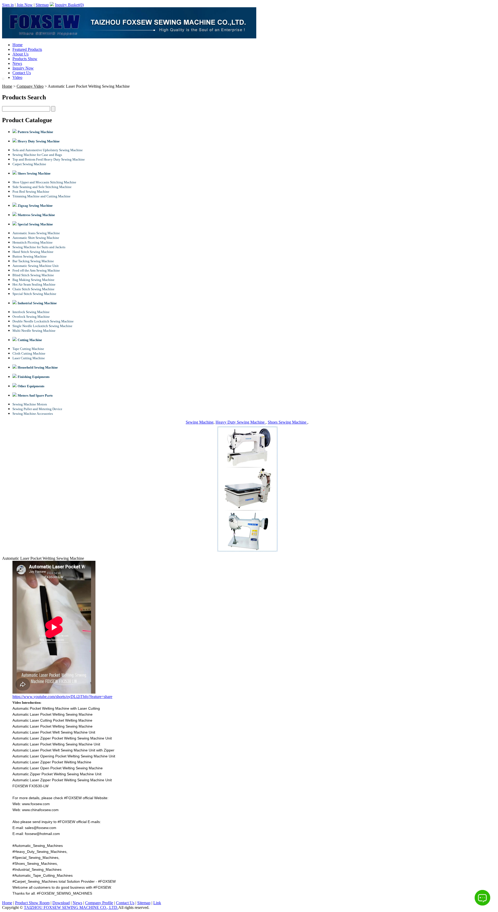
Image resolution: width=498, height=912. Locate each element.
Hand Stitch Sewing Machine (32, 252)
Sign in (8, 5)
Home (17, 45)
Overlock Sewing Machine (31, 317)
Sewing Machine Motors (29, 404)
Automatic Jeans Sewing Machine (36, 233)
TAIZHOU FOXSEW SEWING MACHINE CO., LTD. (71, 907)
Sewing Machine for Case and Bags (37, 155)
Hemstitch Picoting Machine (32, 242)
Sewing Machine (199, 422)
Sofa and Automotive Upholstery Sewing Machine (47, 150)
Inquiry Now (23, 68)
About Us (20, 54)
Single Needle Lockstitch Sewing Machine (42, 326)
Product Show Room (32, 903)
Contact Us (21, 73)
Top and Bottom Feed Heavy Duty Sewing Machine (48, 159)
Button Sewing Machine (29, 256)
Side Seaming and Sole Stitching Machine (42, 187)
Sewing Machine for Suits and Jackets (38, 247)
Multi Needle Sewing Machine (34, 331)
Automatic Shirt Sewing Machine (35, 238)
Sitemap (42, 5)
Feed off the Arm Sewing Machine (36, 270)
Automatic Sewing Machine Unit (35, 266)
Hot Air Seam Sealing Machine (34, 284)
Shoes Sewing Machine (287, 422)
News (17, 63)
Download (61, 903)
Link (157, 903)
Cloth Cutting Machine (28, 353)
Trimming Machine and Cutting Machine (41, 196)
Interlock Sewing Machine (31, 312)
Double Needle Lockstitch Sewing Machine (43, 321)
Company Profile (99, 903)
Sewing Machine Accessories (32, 414)
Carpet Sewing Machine (29, 164)
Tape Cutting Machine (28, 349)
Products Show (24, 59)
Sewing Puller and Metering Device (37, 409)
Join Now (25, 5)
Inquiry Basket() (69, 5)
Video (17, 77)
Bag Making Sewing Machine (33, 280)
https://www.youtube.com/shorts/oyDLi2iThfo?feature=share (62, 696)
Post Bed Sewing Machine (30, 192)
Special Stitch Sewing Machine (34, 294)
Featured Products (27, 49)
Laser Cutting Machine (28, 358)
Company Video (30, 86)
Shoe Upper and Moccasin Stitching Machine (44, 182)
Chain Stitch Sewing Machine (33, 289)
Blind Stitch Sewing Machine (33, 275)
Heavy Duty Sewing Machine (241, 422)
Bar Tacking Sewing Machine (33, 261)
